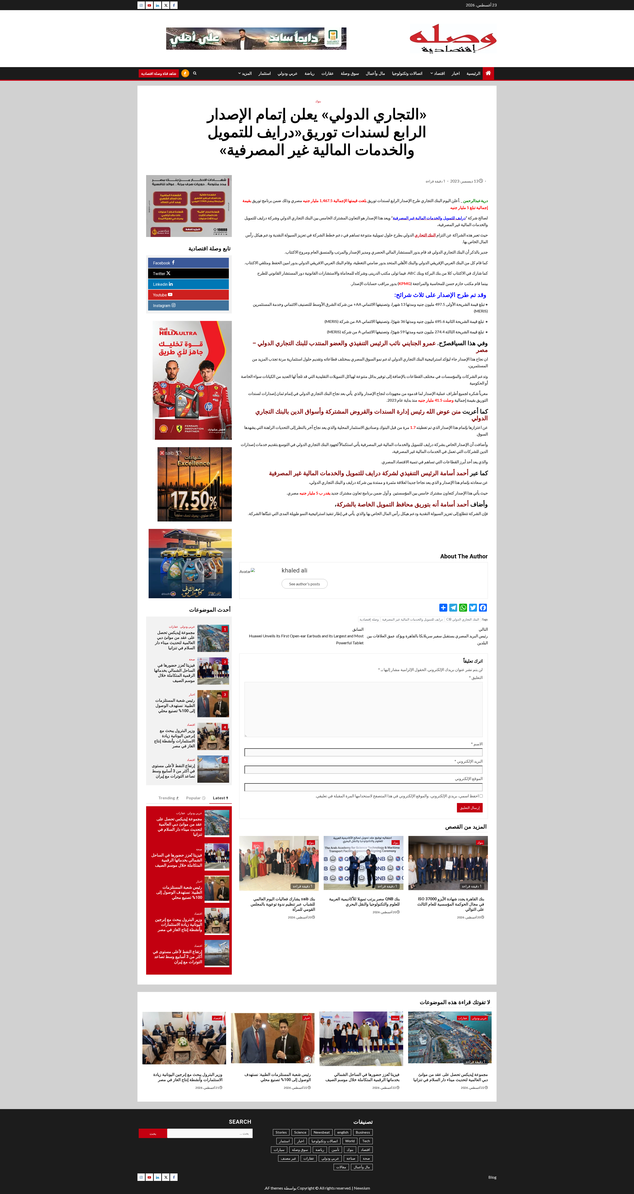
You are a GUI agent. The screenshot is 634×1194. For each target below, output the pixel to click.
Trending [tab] (166, 797)
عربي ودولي (288, 73)
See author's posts (304, 583)
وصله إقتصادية (369, 619)
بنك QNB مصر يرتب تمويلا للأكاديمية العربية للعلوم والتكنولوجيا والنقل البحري (364, 902)
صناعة (350, 1158)
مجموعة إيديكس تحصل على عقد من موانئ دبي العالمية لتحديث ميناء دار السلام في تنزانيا (175, 640)
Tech (366, 1141)
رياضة (310, 73)
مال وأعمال (375, 73)
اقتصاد (439, 73)
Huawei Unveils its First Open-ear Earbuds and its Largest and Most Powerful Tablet (306, 636)
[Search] (195, 73)
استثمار (265, 73)
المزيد (247, 73)
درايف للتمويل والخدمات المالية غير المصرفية (412, 619)
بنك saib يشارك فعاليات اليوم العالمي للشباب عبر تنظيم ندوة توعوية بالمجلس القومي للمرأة (283, 904)
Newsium (362, 1188)
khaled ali (294, 570)
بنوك (318, 101)
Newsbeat (322, 1132)
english (342, 1132)
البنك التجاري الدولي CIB (462, 619)
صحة (192, 659)
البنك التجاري (425, 235)
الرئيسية (473, 73)
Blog (492, 1177)
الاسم (477, 743)
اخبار (456, 73)
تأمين (335, 1149)
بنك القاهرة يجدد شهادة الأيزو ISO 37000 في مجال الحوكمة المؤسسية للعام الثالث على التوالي (450, 904)
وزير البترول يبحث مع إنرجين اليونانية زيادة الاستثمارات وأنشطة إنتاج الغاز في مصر (174, 738)
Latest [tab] (219, 797)
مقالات (341, 1167)
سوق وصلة (350, 73)
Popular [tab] (193, 797)
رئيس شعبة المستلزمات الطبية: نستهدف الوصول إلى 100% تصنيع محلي (175, 705)
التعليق (476, 677)
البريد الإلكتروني (468, 761)
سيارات (279, 1149)
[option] (188, 640)
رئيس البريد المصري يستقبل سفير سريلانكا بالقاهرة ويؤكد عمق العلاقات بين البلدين (427, 636)
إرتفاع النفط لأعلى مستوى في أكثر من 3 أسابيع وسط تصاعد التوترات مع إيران (173, 771)
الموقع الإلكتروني (469, 778)
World (350, 1141)
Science (300, 1132)
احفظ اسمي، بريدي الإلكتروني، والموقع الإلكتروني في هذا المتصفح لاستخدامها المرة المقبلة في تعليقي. (397, 795)
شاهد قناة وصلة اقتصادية (158, 73)
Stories (281, 1132)
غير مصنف (288, 1158)
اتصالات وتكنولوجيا (407, 73)
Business (363, 1132)
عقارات (327, 73)
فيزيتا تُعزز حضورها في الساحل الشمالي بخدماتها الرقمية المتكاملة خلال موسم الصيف (174, 673)
